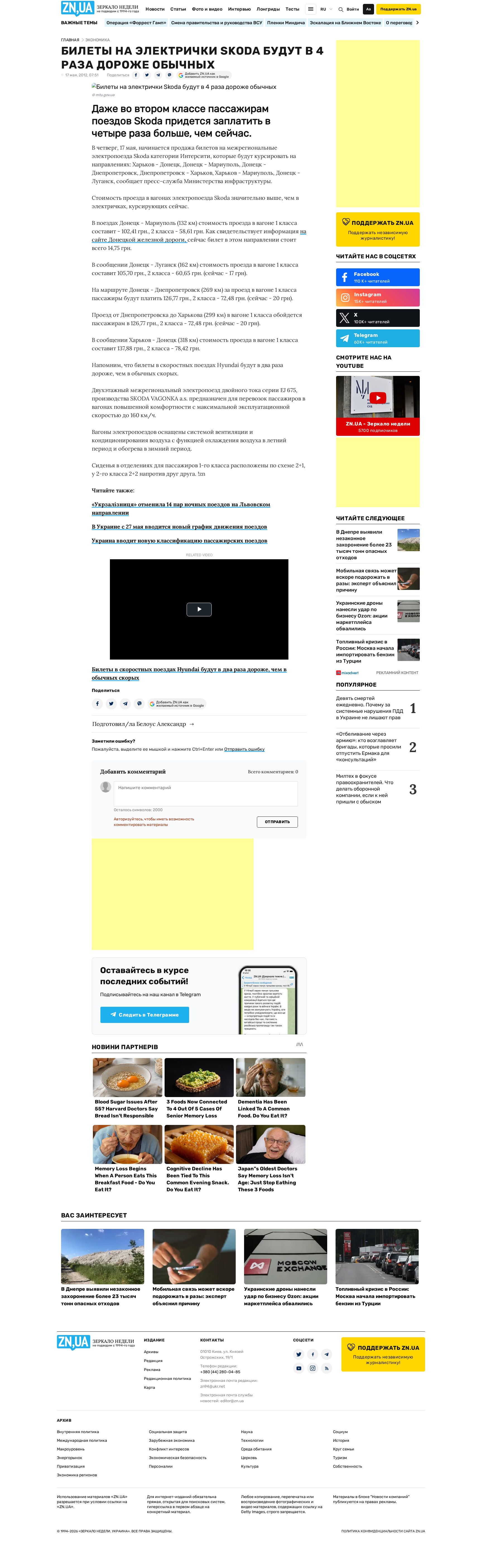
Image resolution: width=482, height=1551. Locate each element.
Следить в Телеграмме (149, 1015)
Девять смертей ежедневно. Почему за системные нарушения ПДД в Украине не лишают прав (369, 708)
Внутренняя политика (78, 1432)
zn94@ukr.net (212, 1386)
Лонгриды (268, 9)
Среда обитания (256, 1449)
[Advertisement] (173, 894)
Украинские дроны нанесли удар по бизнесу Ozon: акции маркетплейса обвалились (361, 616)
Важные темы (79, 23)
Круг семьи (343, 1449)
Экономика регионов (77, 1475)
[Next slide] (416, 22)
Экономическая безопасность (177, 1457)
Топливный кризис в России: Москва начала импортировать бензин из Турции (365, 651)
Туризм (340, 1457)
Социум (340, 1432)
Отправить (277, 822)
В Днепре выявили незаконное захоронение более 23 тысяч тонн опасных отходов (364, 545)
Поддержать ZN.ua (398, 9)
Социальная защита (168, 1432)
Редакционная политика (167, 1378)
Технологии (252, 1440)
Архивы (151, 1352)
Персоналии (161, 1466)
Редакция (153, 1360)
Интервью (239, 9)
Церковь (249, 1457)
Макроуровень (71, 1449)
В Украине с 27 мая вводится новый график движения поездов (179, 526)
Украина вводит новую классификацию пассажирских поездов (179, 540)
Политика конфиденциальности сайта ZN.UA (383, 1531)
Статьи (178, 9)
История (341, 1440)
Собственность (347, 1466)
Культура (250, 1466)
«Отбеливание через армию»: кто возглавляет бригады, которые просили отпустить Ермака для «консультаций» (368, 747)
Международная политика (82, 1440)
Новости (155, 9)
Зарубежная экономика (172, 1440)
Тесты (293, 9)
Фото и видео (207, 9)
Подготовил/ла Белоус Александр (139, 723)
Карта (149, 1387)
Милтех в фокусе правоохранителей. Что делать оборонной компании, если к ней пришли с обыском (364, 789)
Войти (353, 9)
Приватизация (71, 1466)
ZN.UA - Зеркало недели (378, 424)
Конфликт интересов (169, 1449)
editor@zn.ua (232, 1401)
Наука (247, 1432)
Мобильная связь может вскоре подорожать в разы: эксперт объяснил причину (366, 580)
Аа (368, 9)
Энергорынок (69, 1457)
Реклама (152, 1369)
